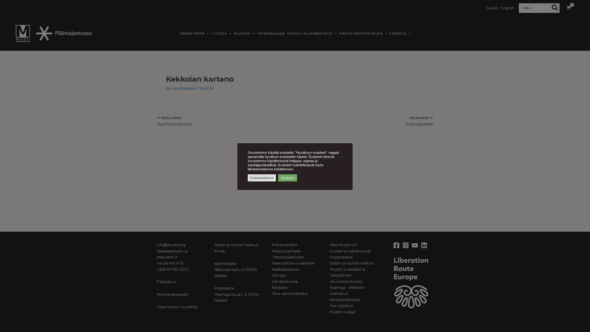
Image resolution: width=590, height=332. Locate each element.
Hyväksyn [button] (287, 178)
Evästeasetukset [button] (262, 178)
